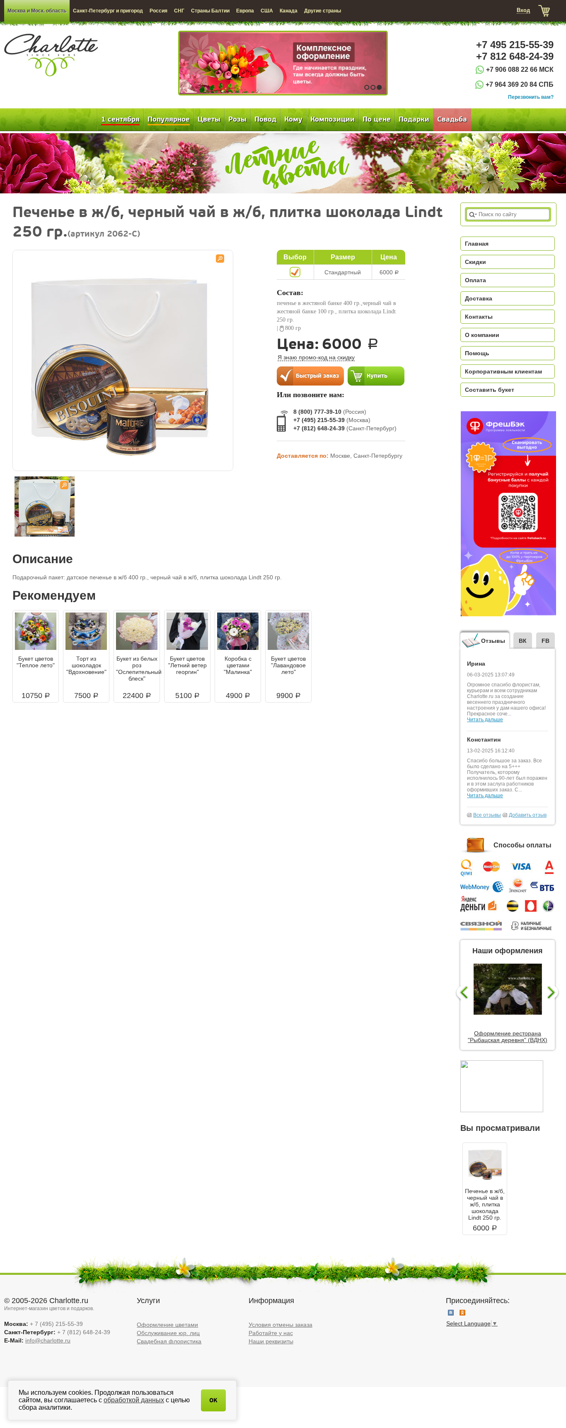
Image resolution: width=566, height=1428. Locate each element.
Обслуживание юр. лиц (168, 1333)
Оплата (475, 280)
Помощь (477, 353)
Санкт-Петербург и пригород (108, 11)
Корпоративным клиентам (503, 371)
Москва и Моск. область (36, 11)
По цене (377, 119)
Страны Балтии (210, 11)
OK (213, 1400)
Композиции (332, 119)
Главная (477, 243)
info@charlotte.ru (47, 1340)
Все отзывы (487, 815)
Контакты (479, 316)
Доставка (478, 298)
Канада (289, 11)
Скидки (475, 262)
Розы (237, 119)
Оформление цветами (167, 1324)
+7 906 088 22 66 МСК (520, 69)
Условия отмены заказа (280, 1324)
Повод (265, 119)
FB (545, 640)
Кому (293, 119)
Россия (158, 11)
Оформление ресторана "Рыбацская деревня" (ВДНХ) (507, 1036)
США (267, 11)
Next (554, 993)
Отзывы (493, 640)
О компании (482, 335)
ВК (523, 640)
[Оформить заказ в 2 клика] (310, 375)
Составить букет (489, 389)
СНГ (179, 11)
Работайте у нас (271, 1333)
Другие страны (322, 11)
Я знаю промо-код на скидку (316, 357)
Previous (461, 993)
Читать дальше (485, 720)
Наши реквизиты (271, 1341)
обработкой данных (134, 1400)
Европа (245, 11)
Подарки (414, 119)
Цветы (209, 119)
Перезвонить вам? (531, 97)
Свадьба (452, 119)
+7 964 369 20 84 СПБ (520, 84)
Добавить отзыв (528, 815)
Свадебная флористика (169, 1341)
